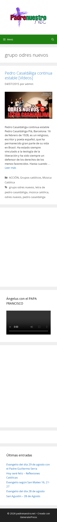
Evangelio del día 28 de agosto (25, 491)
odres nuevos (13, 197)
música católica (38, 192)
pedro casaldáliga (34, 197)
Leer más (10, 167)
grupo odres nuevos (21, 187)
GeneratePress (28, 517)
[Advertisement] (28, 250)
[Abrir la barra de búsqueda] (52, 39)
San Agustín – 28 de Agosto (23, 496)
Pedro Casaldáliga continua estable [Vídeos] (28, 75)
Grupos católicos (30, 177)
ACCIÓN (14, 177)
